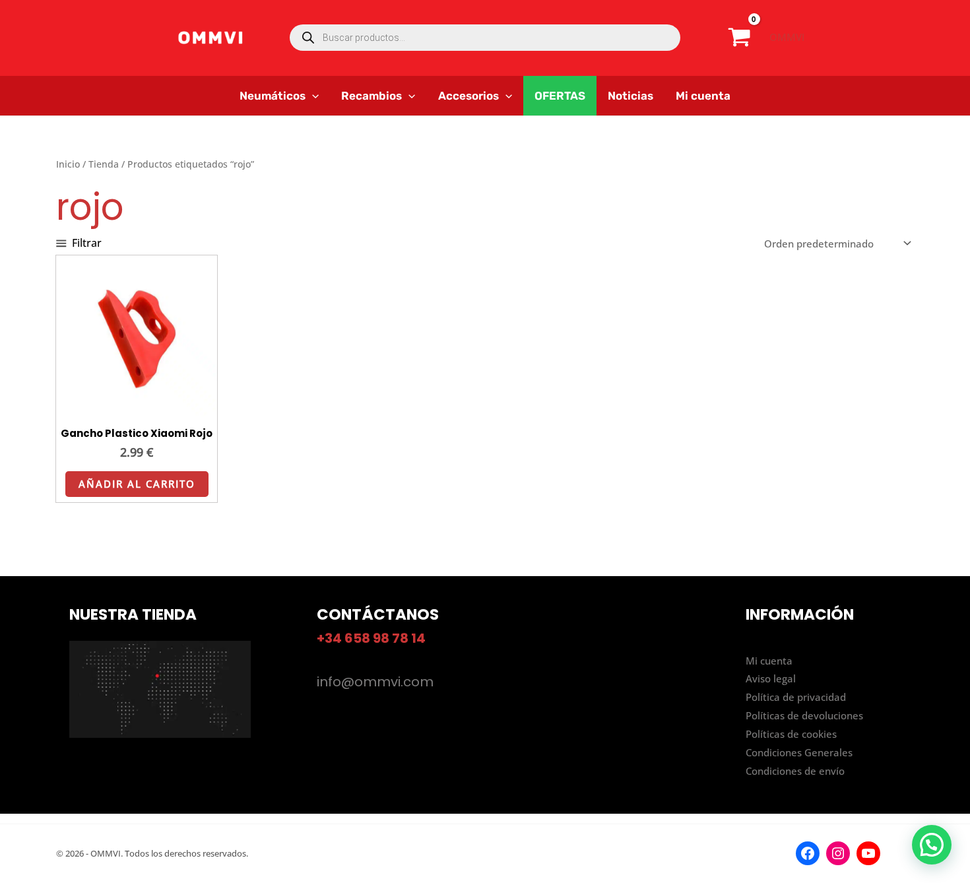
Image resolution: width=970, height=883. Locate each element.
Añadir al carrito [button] (137, 483)
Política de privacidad (796, 696)
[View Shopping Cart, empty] (739, 37)
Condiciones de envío (795, 770)
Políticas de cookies (791, 733)
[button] (932, 845)
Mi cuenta (769, 660)
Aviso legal (771, 678)
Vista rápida (137, 405)
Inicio (68, 164)
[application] (312, 95)
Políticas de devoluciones (804, 715)
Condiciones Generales (799, 752)
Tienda (103, 164)
